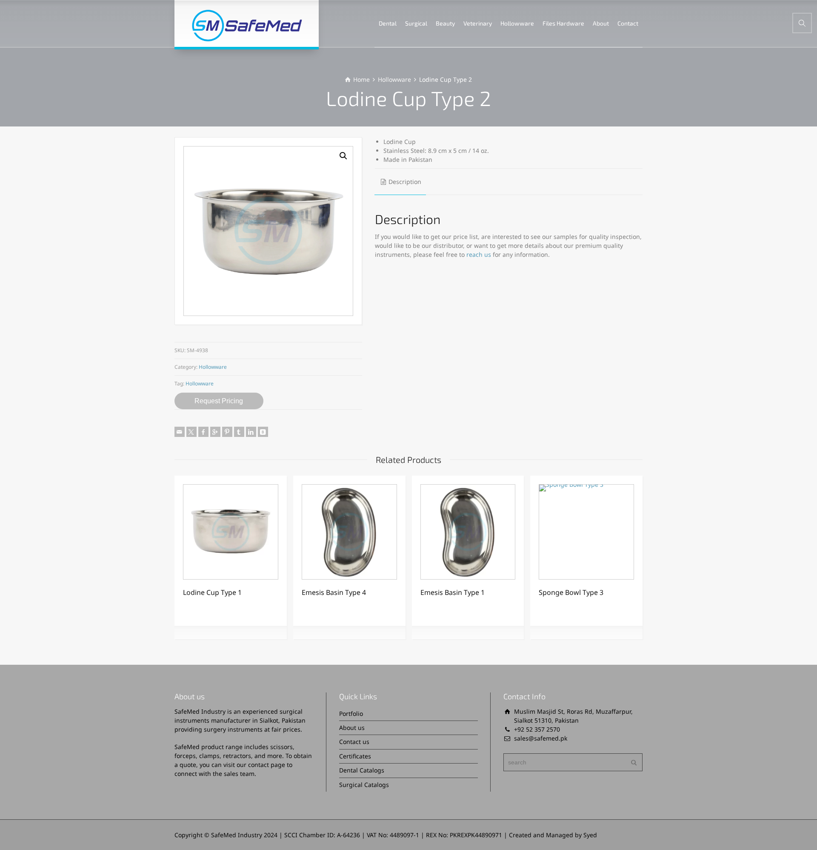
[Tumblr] (239, 432)
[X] (191, 432)
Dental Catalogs (361, 770)
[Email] (179, 432)
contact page (266, 765)
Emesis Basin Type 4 (334, 592)
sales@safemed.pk (540, 738)
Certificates (355, 756)
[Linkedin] (251, 432)
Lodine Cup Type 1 (212, 592)
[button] (343, 156)
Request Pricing (218, 401)
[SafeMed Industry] (246, 23)
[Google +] (215, 432)
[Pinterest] (227, 432)
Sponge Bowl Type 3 (571, 592)
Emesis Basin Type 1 (452, 592)
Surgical (416, 23)
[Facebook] (203, 432)
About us (352, 728)
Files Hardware (563, 23)
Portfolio (351, 713)
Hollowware (517, 23)
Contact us (354, 742)
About (601, 23)
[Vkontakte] (263, 432)
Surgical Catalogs (364, 785)
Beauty (445, 23)
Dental (388, 23)
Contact (627, 23)
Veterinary (477, 23)
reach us (478, 254)
